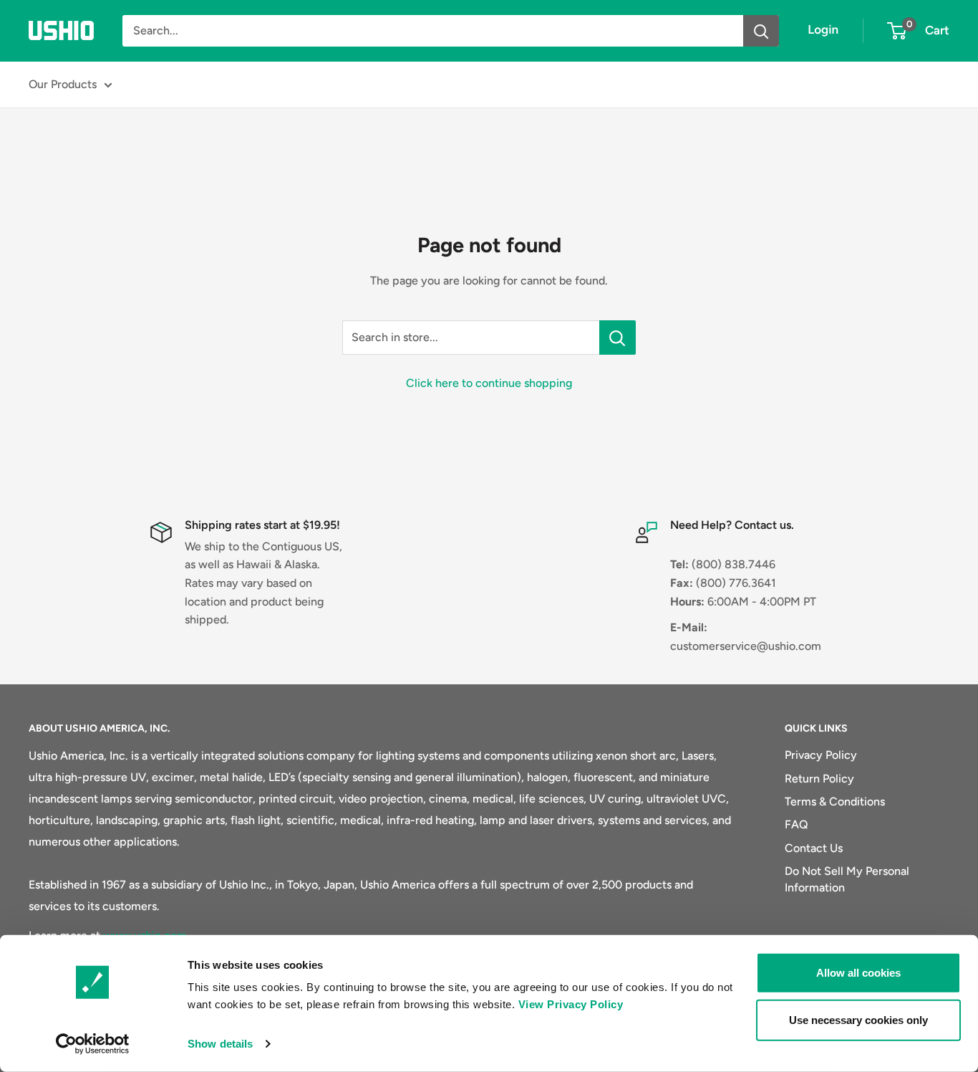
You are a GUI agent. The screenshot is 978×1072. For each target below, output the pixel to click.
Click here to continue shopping (489, 383)
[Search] (761, 31)
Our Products (63, 84)
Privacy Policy (821, 755)
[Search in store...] (617, 337)
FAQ (796, 824)
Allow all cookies (858, 973)
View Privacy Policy (571, 1004)
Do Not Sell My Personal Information (847, 879)
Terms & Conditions (835, 801)
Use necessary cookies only (858, 1019)
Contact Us (814, 848)
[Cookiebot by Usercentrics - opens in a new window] (92, 1044)
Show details (220, 1044)
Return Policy (819, 778)
